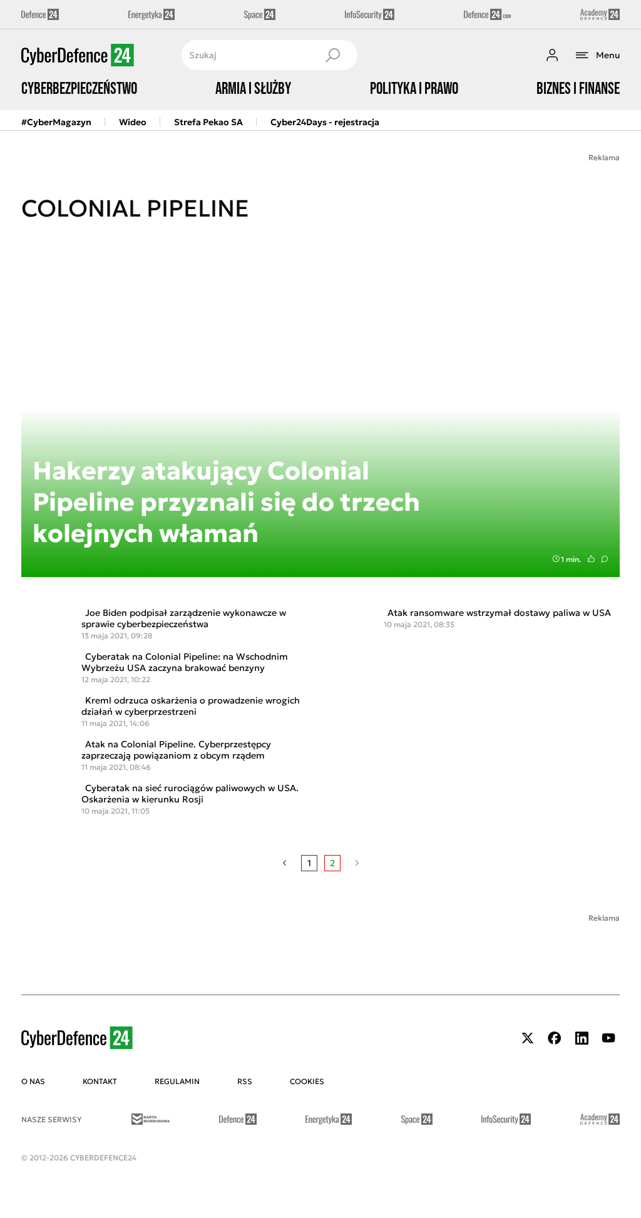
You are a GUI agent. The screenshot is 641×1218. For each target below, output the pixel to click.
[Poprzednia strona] (284, 863)
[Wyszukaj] (332, 55)
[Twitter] (527, 1038)
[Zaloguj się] (552, 55)
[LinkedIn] (581, 1038)
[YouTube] (608, 1038)
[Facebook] (554, 1038)
